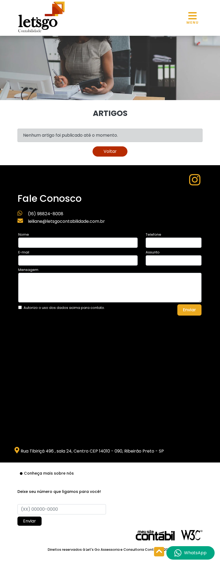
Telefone (153, 234)
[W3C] (192, 535)
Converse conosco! (44, 82)
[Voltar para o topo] (159, 552)
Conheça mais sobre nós (49, 473)
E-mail (23, 252)
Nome (23, 234)
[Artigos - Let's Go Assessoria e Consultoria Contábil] (41, 16)
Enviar (189, 310)
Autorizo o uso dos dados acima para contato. (64, 307)
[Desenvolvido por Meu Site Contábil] (155, 535)
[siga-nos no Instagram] (194, 183)
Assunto (153, 252)
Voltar (110, 151)
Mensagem (28, 269)
